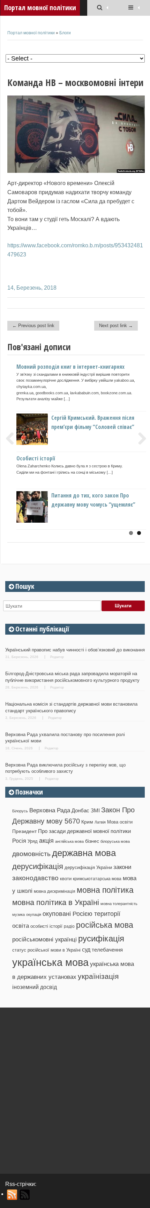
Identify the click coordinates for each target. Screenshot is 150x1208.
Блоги (65, 32)
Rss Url (12, 1194)
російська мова (104, 925)
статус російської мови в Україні (46, 950)
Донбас (80, 810)
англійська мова (69, 841)
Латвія (100, 822)
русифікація (101, 938)
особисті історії (46, 926)
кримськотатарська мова (97, 878)
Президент (24, 831)
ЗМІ (95, 810)
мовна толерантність (118, 904)
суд (86, 950)
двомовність (31, 853)
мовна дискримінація (54, 891)
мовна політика (105, 890)
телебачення (107, 950)
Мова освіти (120, 822)
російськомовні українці (44, 939)
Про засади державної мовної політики (84, 831)
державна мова (84, 853)
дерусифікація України (88, 867)
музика (18, 914)
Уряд (33, 841)
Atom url (25, 1194)
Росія (19, 841)
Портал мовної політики (31, 32)
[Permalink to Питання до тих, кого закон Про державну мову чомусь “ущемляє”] (43, 521)
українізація (98, 976)
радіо (69, 926)
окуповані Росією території (81, 913)
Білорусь (20, 811)
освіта (20, 925)
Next (140, 438)
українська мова (50, 962)
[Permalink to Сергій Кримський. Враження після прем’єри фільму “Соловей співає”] (43, 443)
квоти (66, 878)
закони (122, 867)
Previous (13, 438)
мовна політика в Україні (55, 902)
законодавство (35, 878)
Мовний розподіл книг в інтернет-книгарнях (70, 366)
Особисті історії (35, 458)
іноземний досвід (34, 987)
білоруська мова (115, 841)
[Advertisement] (75, 1088)
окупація (33, 914)
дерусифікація (37, 866)
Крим (87, 822)
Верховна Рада (49, 810)
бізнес (92, 841)
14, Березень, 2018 (32, 288)
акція (46, 840)
